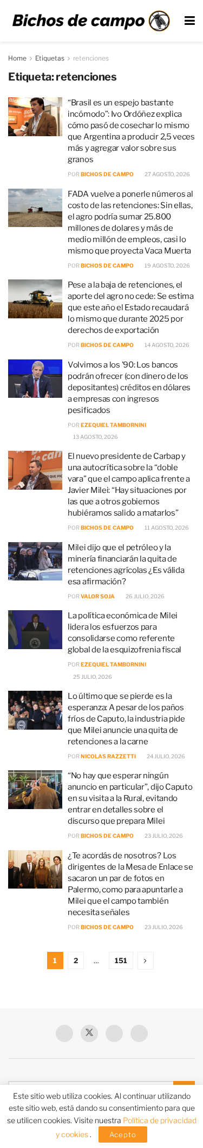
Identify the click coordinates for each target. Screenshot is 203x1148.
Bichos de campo (107, 174)
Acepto (122, 1134)
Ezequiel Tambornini (113, 425)
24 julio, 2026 (165, 756)
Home (17, 58)
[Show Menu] (190, 21)
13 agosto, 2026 (95, 436)
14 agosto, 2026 (166, 345)
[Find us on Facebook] (64, 1033)
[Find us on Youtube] (114, 1033)
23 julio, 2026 (163, 835)
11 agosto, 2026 (166, 527)
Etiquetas (49, 58)
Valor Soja (98, 596)
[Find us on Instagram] (139, 1033)
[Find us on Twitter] (89, 1033)
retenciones (91, 58)
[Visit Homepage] (91, 20)
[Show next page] (145, 961)
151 (121, 960)
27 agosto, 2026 (166, 174)
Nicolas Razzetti (108, 756)
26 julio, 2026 (145, 596)
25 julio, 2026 (92, 676)
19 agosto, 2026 (166, 265)
